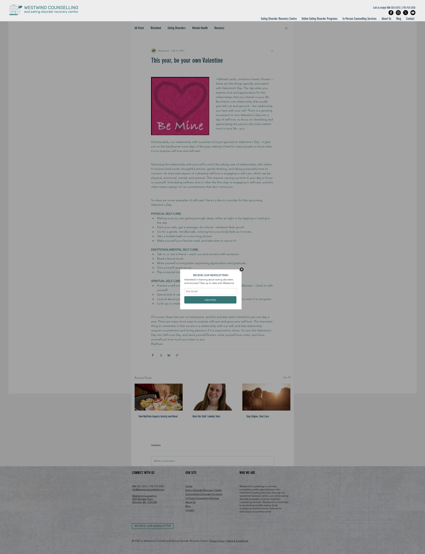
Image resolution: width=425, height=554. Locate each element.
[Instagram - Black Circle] (398, 12)
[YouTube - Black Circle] (412, 12)
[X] (405, 12)
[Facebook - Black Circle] (390, 12)
